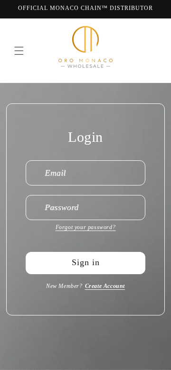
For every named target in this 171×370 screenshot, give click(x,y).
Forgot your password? (86, 227)
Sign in (86, 262)
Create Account (105, 286)
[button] (19, 50)
